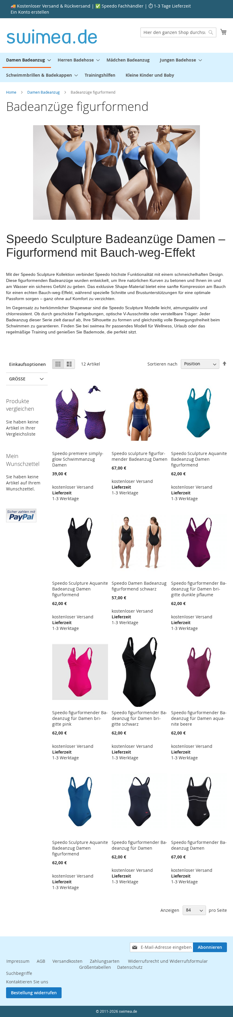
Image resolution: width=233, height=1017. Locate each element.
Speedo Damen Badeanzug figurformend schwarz (139, 586)
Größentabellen (95, 967)
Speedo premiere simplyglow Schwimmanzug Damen (77, 459)
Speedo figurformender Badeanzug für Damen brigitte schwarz (139, 718)
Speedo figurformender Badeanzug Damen (199, 845)
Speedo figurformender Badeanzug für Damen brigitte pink (80, 718)
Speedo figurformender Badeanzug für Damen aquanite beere (199, 718)
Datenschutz (130, 967)
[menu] (116, 67)
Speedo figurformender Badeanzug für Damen (139, 845)
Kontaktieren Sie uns (27, 982)
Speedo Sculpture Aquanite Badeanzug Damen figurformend (199, 459)
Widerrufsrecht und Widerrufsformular (168, 961)
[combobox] (178, 32)
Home (11, 92)
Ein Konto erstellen (30, 12)
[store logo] (52, 35)
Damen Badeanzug (44, 92)
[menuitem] (26, 60)
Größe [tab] (17, 379)
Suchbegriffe (19, 973)
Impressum (17, 961)
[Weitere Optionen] (21, 514)
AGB (41, 961)
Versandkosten (67, 961)
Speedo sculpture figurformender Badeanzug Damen (139, 456)
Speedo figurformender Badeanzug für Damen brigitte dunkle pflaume (199, 588)
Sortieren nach (162, 363)
